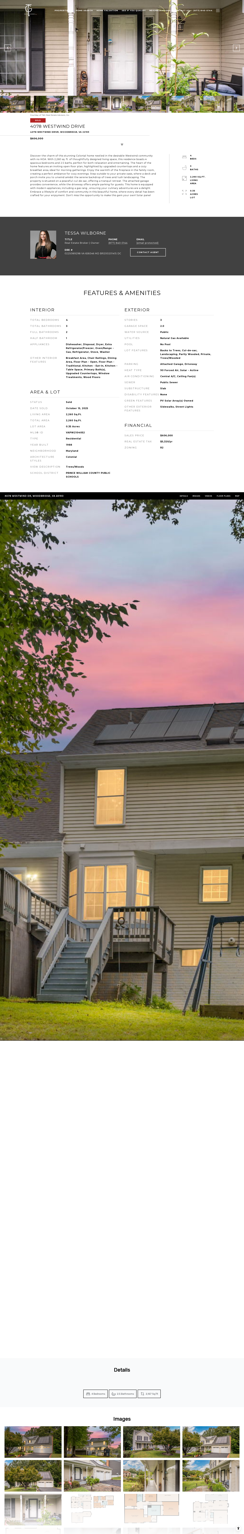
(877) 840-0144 (118, 243)
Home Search (84, 10)
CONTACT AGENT (148, 252)
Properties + (63, 10)
